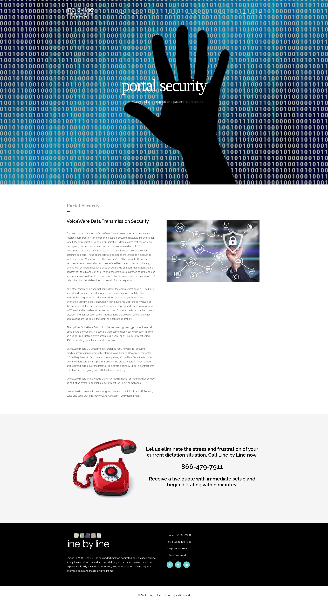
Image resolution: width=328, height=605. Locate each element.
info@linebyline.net (177, 548)
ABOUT (156, 13)
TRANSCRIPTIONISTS (197, 13)
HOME (121, 13)
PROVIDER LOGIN (246, 13)
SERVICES (138, 13)
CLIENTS (172, 13)
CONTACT (222, 13)
